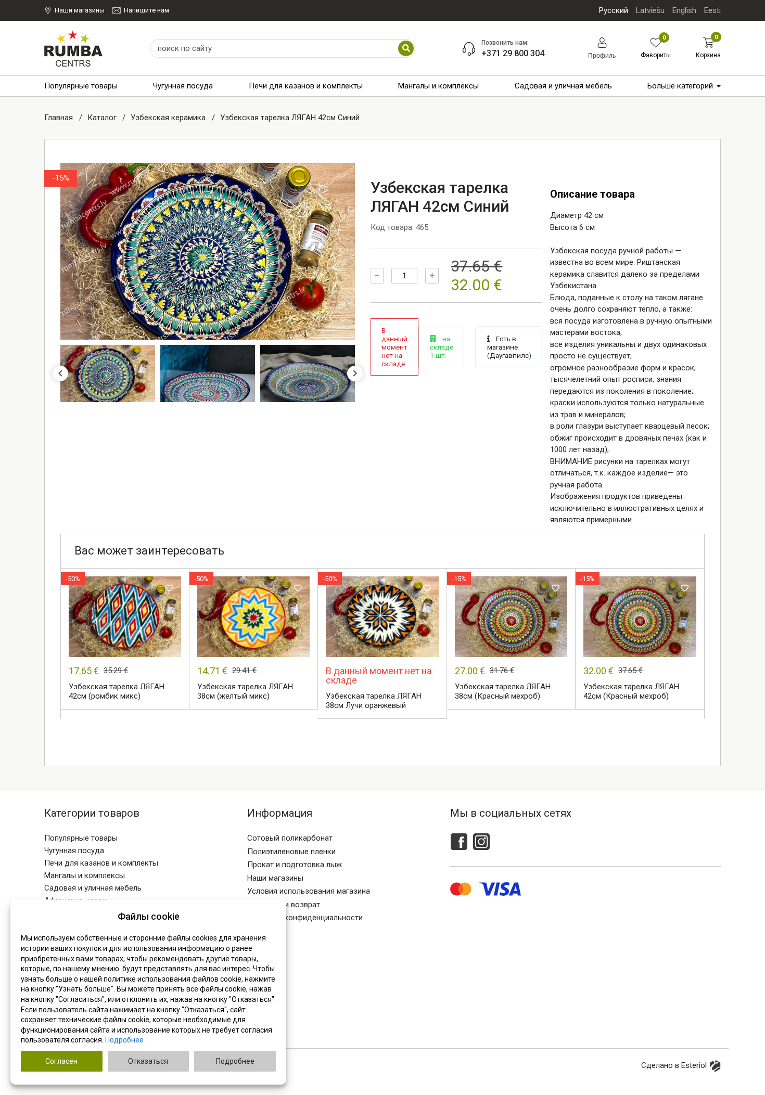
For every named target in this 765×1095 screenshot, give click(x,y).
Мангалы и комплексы (438, 86)
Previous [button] (60, 373)
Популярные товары (81, 86)
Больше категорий (680, 86)
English (684, 10)
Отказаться (148, 1061)
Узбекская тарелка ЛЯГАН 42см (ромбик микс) (116, 691)
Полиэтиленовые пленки (291, 851)
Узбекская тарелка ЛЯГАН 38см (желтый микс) (245, 691)
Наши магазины (80, 10)
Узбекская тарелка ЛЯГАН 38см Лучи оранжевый (374, 700)
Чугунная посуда (183, 86)
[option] (207, 251)
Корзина (708, 48)
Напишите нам (146, 10)
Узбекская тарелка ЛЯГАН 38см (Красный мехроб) (503, 691)
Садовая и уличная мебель (563, 86)
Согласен (61, 1061)
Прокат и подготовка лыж (294, 864)
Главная (59, 117)
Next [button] (355, 373)
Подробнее (124, 1040)
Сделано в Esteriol (674, 1065)
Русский (613, 10)
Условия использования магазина (308, 891)
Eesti (712, 10)
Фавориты (656, 48)
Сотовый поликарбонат (290, 838)
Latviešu (650, 10)
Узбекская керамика (169, 117)
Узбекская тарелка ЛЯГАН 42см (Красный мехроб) (631, 691)
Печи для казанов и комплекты (306, 86)
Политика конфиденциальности (305, 917)
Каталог (103, 117)
